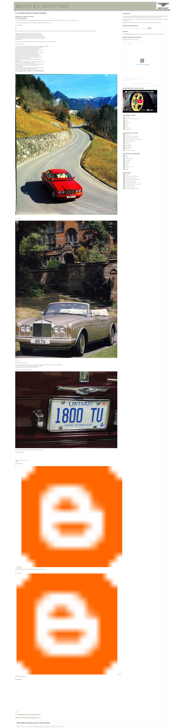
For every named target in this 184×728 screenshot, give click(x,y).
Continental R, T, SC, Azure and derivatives (134, 139)
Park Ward (127, 163)
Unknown (19, 567)
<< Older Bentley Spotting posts (27, 715)
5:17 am (19, 566)
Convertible (127, 128)
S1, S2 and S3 (128, 144)
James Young (128, 160)
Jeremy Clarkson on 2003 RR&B (131, 176)
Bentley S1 (127, 174)
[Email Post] (69, 461)
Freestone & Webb (129, 158)
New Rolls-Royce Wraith (130, 187)
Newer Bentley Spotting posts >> (28, 718)
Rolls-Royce (127, 148)
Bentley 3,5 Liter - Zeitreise (130, 180)
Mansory (127, 167)
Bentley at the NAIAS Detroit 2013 (132, 188)
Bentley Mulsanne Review (130, 177)
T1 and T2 (127, 142)
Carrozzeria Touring (129, 166)
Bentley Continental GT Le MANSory (132, 179)
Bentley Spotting (128, 129)
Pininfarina (127, 161)
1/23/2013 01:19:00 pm (23, 460)
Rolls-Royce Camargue (130, 150)
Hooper (126, 155)
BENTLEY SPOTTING (42, 6)
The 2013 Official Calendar (130, 182)
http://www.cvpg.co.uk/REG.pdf (21, 362)
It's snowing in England (129, 185)
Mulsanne (127, 134)
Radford (126, 164)
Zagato (126, 169)
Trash (126, 120)
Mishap (126, 126)
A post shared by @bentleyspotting (142, 83)
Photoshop (127, 121)
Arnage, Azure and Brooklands (131, 137)
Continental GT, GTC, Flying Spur (131, 136)
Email (124, 34)
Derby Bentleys (128, 145)
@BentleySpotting (134, 39)
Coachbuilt (127, 117)
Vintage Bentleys (128, 147)
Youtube (126, 123)
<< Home (17, 711)
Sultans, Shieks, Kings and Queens (132, 118)
